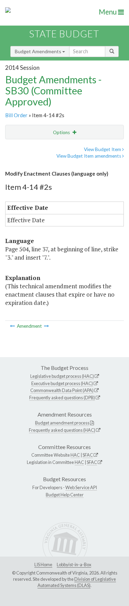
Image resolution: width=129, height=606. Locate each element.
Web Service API (81, 487)
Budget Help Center (65, 494)
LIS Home (43, 564)
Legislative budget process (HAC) (62, 376)
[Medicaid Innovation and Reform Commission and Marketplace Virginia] (13, 326)
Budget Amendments (38, 51)
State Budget (64, 33)
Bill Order (16, 115)
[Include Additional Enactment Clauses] (46, 326)
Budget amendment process (62, 423)
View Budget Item (103, 149)
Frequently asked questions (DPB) (62, 397)
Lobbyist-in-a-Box (74, 564)
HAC (75, 455)
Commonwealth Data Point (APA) (62, 390)
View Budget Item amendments (89, 156)
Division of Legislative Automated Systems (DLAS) (76, 582)
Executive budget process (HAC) (62, 383)
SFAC (88, 455)
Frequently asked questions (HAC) (62, 430)
